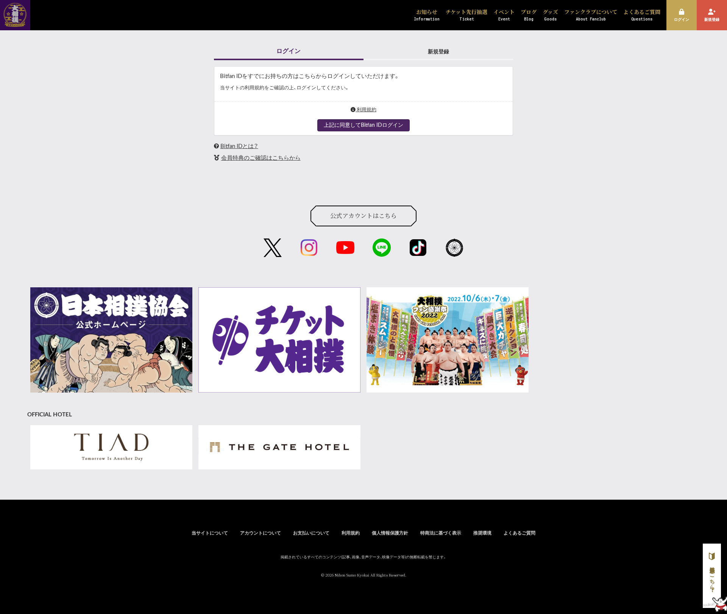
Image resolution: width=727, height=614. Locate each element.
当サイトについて (210, 533)
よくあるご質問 (519, 533)
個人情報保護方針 (390, 533)
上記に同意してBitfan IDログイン (363, 125)
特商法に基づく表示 (440, 533)
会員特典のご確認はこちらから (261, 158)
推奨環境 (482, 533)
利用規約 (366, 110)
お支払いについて (311, 533)
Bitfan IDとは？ (239, 146)
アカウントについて (260, 533)
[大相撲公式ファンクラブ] (15, 22)
